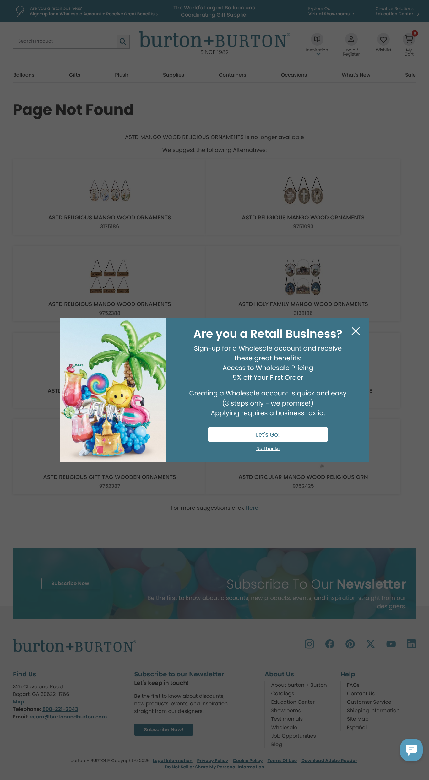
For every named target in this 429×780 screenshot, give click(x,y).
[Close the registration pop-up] (355, 331)
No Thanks (268, 448)
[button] (411, 750)
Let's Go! (268, 435)
